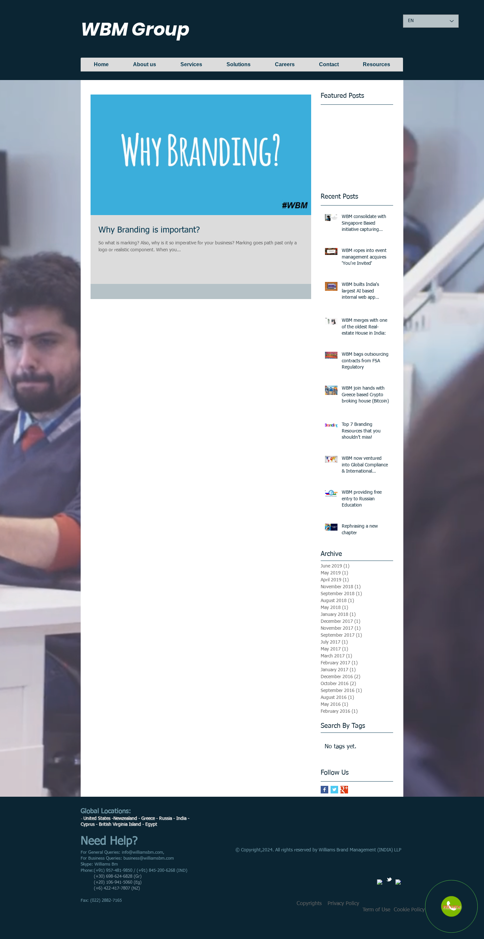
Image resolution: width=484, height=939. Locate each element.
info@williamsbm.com (142, 852)
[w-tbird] (389, 879)
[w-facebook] (380, 882)
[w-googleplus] (398, 882)
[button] (343, 903)
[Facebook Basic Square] (324, 789)
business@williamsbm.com (148, 858)
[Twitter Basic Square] (334, 789)
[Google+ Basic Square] (344, 789)
